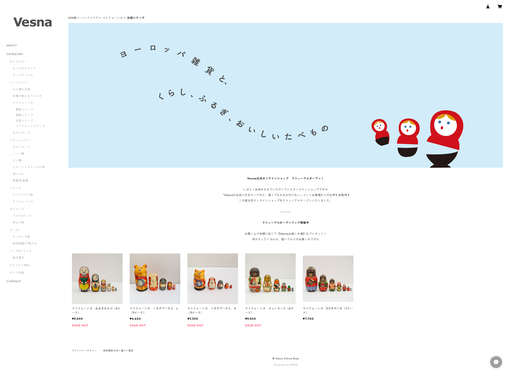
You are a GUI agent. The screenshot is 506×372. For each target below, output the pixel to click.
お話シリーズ (24, 120)
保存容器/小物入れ (25, 243)
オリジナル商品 (19, 265)
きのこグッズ (21, 133)
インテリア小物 (23, 195)
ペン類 (17, 160)
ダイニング (16, 209)
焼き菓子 (18, 257)
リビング (15, 188)
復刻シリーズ (24, 115)
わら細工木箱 (23, 89)
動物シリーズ (24, 109)
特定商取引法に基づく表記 (118, 350)
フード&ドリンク (20, 251)
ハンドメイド (89, 18)
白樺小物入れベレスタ (27, 96)
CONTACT (13, 281)
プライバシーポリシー (84, 350)
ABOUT (11, 45)
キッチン (15, 230)
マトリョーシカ (113, 18)
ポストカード (21, 147)
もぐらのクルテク (24, 68)
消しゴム (18, 174)
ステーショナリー (21, 140)
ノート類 (18, 153)
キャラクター (18, 61)
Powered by (281, 364)
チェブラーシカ (23, 75)
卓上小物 (18, 222)
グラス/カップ (22, 216)
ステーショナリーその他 (29, 167)
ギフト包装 (16, 272)
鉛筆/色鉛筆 (20, 180)
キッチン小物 (21, 236)
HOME (72, 18)
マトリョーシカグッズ (30, 126)
